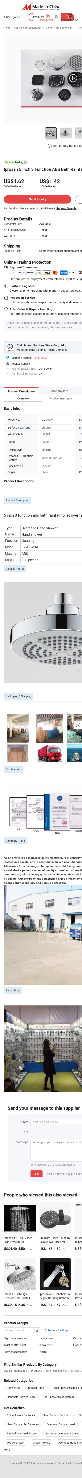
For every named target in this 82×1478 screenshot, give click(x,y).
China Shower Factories (21, 1415)
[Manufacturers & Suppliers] (41, 6)
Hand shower (46, 1338)
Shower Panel (36, 1388)
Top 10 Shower (15, 1442)
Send (36, 1174)
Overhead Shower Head (61, 1424)
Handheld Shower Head (21, 1397)
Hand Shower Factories (57, 1415)
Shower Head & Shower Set (59, 27)
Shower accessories (15, 1352)
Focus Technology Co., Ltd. (48, 1462)
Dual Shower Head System (58, 1397)
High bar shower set (15, 1338)
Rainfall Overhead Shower (22, 1433)
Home (7, 27)
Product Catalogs (57, 1330)
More (7, 1449)
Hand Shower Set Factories (23, 1424)
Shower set (45, 1345)
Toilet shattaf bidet (15, 1345)
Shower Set (13, 1388)
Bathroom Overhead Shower (62, 1433)
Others (43, 1352)
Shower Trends (41, 1442)
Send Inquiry (37, 199)
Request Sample (66, 208)
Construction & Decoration (27, 27)
